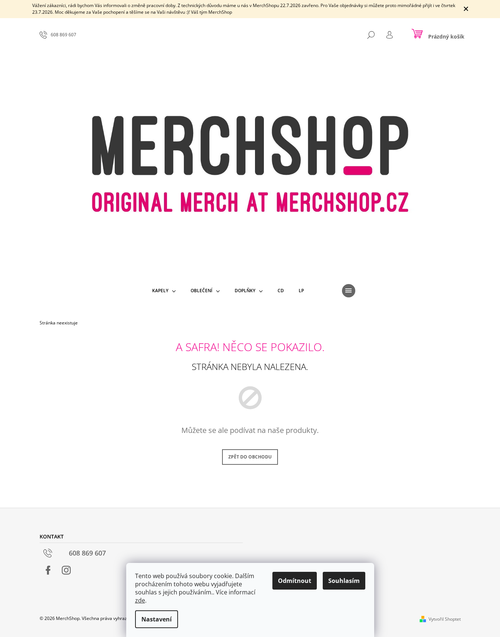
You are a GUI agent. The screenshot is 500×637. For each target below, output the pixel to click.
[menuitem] (164, 290)
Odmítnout (294, 581)
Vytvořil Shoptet (445, 619)
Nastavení (156, 619)
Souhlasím (344, 581)
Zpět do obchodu (250, 457)
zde (140, 600)
